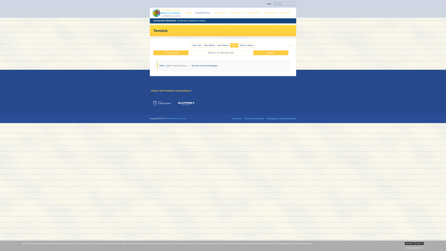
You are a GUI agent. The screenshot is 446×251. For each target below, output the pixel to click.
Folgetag (269, 53)
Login (269, 4)
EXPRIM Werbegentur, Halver (176, 118)
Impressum (237, 118)
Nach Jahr (196, 45)
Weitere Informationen (414, 248)
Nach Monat (209, 45)
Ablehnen (419, 243)
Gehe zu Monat (246, 45)
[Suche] (290, 46)
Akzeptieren (410, 243)
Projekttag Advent (179, 66)
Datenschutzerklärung (254, 118)
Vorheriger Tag (172, 53)
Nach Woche (223, 45)
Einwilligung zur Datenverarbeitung (281, 118)
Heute (234, 45)
